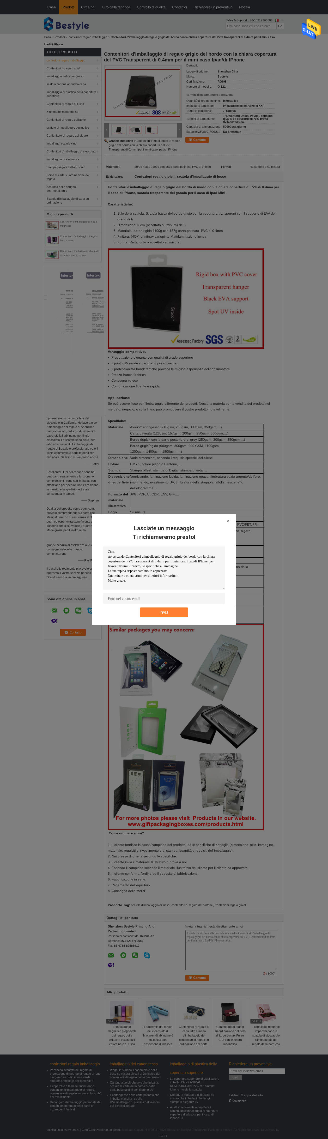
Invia (164, 612)
